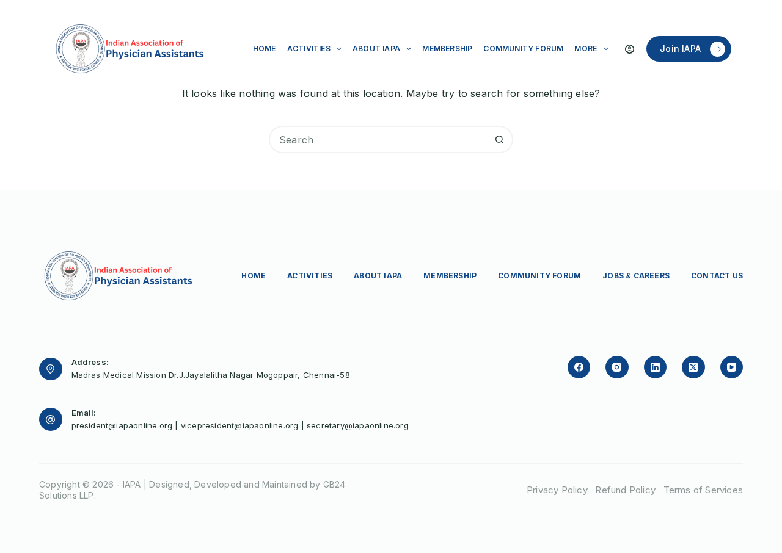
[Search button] (499, 139)
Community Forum (523, 48)
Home (264, 48)
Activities (309, 48)
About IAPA (376, 48)
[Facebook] (579, 367)
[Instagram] (617, 367)
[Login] (629, 49)
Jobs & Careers (636, 275)
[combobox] (378, 139)
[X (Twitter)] (693, 367)
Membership (447, 48)
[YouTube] (732, 367)
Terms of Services (703, 490)
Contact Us (717, 275)
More (585, 48)
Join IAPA (680, 48)
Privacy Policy (557, 490)
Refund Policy (625, 490)
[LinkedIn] (655, 367)
